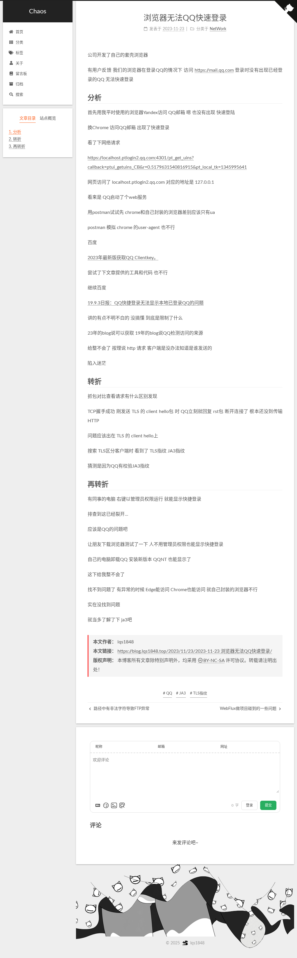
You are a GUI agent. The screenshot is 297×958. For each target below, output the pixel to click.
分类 (19, 42)
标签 (19, 53)
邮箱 (161, 746)
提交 (268, 805)
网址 (223, 746)
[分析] (279, 97)
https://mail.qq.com (214, 70)
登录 (249, 805)
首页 (19, 32)
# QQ (167, 693)
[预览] (122, 805)
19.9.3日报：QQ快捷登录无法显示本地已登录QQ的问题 (146, 303)
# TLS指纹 (198, 693)
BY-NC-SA (213, 660)
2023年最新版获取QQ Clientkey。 (123, 257)
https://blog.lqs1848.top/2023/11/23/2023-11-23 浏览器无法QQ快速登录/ (194, 651)
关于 (19, 63)
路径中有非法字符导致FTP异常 (121, 709)
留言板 (21, 74)
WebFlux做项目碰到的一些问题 (249, 709)
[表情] (105, 805)
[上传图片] (114, 805)
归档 (19, 84)
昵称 (98, 746)
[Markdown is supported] (97, 805)
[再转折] (279, 484)
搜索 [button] (19, 95)
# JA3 (181, 693)
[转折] (279, 381)
